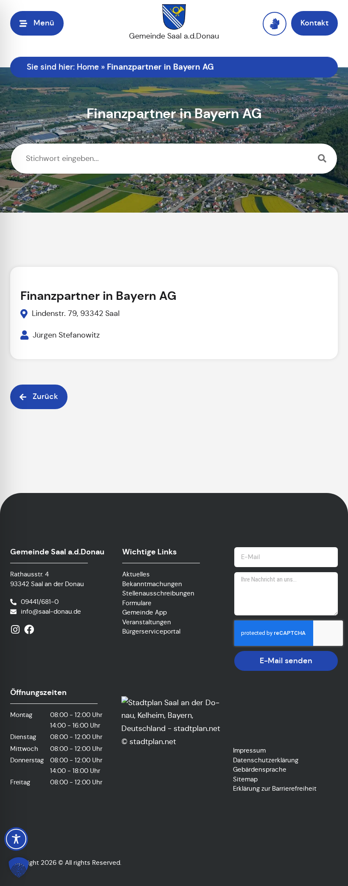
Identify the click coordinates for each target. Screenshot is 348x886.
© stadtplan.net (148, 741)
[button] (18, 867)
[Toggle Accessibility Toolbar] (16, 839)
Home (88, 67)
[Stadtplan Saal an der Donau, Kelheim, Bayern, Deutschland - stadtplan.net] (172, 728)
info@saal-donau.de (51, 611)
